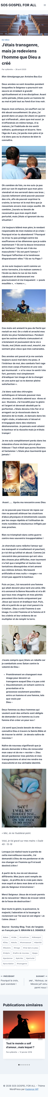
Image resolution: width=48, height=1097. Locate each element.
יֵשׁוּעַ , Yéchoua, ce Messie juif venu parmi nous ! (38, 982)
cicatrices (24, 937)
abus (5, 937)
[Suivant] (40, 1036)
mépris (6, 953)
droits (14, 942)
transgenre (22, 964)
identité (38, 942)
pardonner (8, 958)
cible (13, 937)
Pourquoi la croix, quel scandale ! (9, 980)
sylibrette (9, 69)
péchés (19, 958)
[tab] (19, 1064)
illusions (7, 948)
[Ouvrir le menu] (44, 5)
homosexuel (25, 942)
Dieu (5, 942)
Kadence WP (32, 1089)
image (17, 948)
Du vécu (5, 40)
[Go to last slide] (7, 1036)
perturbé (30, 958)
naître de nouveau (21, 953)
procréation (8, 964)
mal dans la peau (30, 948)
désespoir (36, 937)
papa (35, 953)
